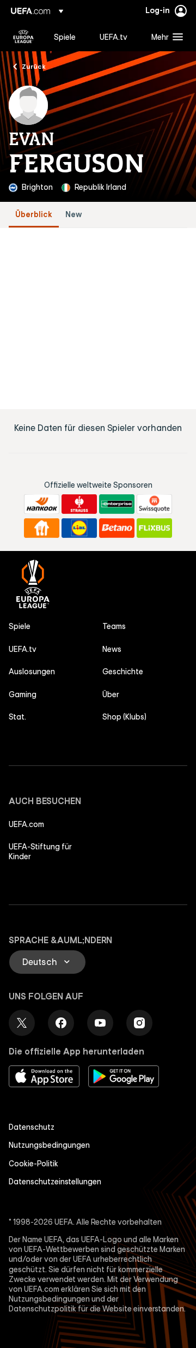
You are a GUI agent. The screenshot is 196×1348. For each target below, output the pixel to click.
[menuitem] (67, 36)
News (111, 649)
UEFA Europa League (23, 36)
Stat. (17, 716)
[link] (65, 36)
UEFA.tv (22, 649)
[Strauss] (79, 504)
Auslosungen (32, 671)
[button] (164, 36)
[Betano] (116, 528)
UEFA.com (26, 824)
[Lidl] (79, 528)
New (73, 215)
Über (110, 694)
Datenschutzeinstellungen (55, 1181)
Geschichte (122, 671)
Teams (114, 626)
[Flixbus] (154, 528)
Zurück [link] (34, 66)
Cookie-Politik (33, 1163)
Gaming (22, 694)
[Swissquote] (154, 504)
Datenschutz (31, 1127)
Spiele (19, 626)
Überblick (33, 215)
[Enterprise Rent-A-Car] (116, 504)
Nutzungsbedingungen (49, 1145)
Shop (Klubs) (124, 716)
